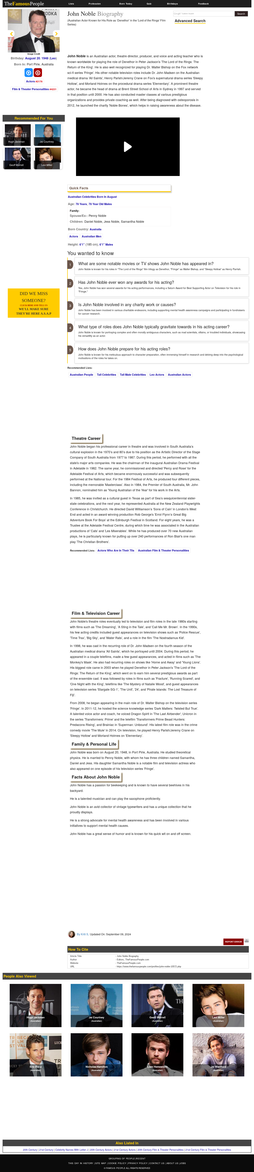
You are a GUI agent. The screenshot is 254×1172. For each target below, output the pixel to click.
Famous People (115, 1167)
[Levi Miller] (48, 158)
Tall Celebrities (106, 375)
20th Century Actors (101, 1149)
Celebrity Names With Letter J (71, 1149)
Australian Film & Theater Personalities (163, 550)
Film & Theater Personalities (30, 89)
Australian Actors (179, 375)
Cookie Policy (117, 1163)
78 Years (81, 204)
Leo (53, 58)
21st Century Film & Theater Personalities (208, 1149)
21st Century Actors (124, 1149)
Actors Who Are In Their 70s (115, 550)
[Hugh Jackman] (18, 134)
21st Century (46, 1149)
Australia (95, 229)
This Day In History (81, 1163)
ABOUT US (173, 1163)
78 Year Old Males (100, 204)
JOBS (183, 1163)
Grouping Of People (122, 1158)
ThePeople (24, 3)
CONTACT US (157, 1163)
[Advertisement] (130, 41)
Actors (30, 81)
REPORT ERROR (233, 941)
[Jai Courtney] (48, 134)
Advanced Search (190, 20)
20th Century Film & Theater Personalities (160, 1149)
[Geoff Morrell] (18, 158)
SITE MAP (101, 1163)
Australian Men (91, 236)
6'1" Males (106, 244)
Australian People (81, 375)
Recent (140, 1158)
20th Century (30, 1149)
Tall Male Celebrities (133, 375)
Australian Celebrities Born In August (92, 197)
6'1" (82, 244)
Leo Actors (157, 375)
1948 (44, 58)
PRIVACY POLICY (138, 1163)
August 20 (32, 58)
